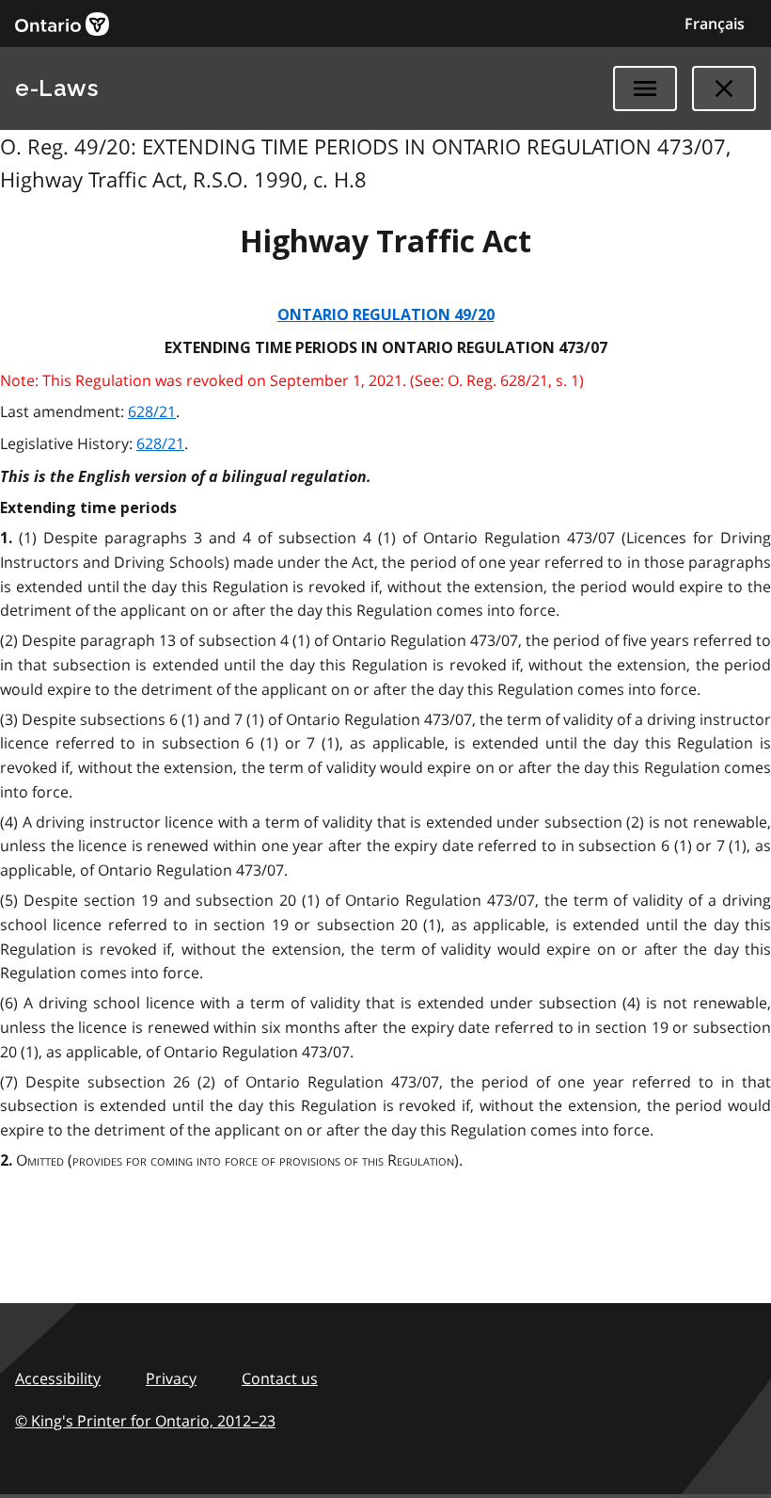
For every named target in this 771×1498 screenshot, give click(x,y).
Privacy (171, 1378)
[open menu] (645, 88)
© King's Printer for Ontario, (145, 1420)
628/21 (152, 411)
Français (714, 23)
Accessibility (58, 1378)
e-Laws (56, 88)
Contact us (280, 1378)
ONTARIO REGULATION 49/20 (386, 315)
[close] (724, 88)
